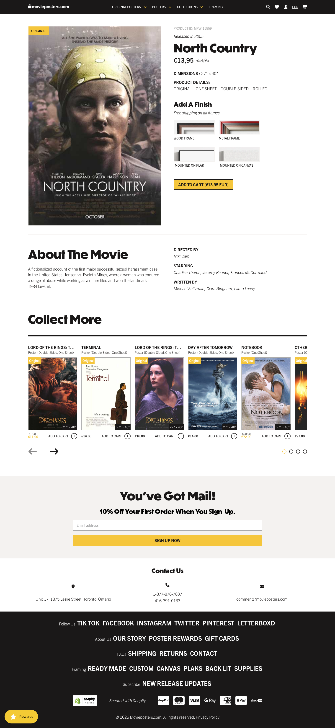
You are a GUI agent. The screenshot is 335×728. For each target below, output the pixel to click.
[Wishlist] (277, 7)
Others (302, 347)
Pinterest (218, 623)
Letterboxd (256, 623)
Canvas (168, 668)
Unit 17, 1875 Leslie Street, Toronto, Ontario (73, 599)
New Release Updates (176, 683)
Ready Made (107, 668)
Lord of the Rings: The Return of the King (72, 347)
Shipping (142, 653)
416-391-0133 (167, 600)
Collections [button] (187, 7)
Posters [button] (159, 7)
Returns (173, 653)
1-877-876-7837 (167, 593)
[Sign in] (285, 7)
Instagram (154, 623)
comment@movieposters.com (262, 599)
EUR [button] (295, 7)
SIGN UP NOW (167, 540)
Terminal (91, 347)
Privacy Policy (207, 717)
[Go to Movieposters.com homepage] (48, 6)
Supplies (248, 668)
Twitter (186, 623)
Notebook (251, 347)
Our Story (129, 638)
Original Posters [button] (126, 7)
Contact (203, 653)
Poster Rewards (175, 638)
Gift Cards (222, 638)
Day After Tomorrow (210, 347)
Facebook (118, 623)
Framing (216, 7)
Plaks (192, 668)
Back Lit (218, 668)
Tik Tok (88, 623)
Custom (141, 668)
